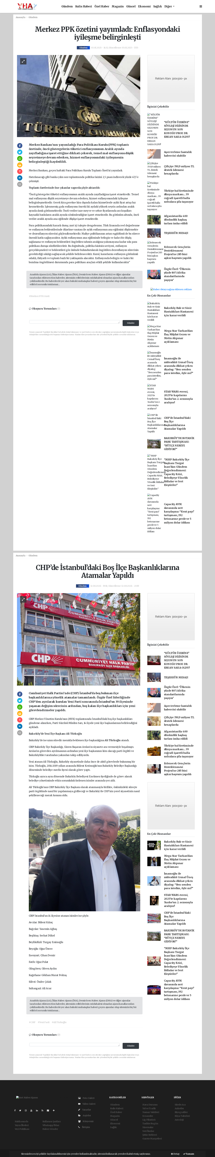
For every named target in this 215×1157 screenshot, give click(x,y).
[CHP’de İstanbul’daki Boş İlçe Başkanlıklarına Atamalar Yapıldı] (78, 639)
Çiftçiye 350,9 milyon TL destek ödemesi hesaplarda (179, 170)
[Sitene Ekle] (55, 1110)
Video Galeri (88, 1103)
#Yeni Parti (43, 1022)
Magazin (118, 6)
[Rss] (44, 1110)
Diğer (168, 6)
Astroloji (179, 1119)
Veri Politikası (22, 1129)
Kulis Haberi (83, 6)
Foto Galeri (88, 1098)
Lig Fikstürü (149, 1119)
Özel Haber (101, 6)
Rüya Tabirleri (182, 1116)
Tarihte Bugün (150, 1123)
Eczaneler (147, 1116)
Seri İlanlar (148, 1131)
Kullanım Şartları (51, 1121)
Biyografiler (181, 1112)
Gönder (131, 323)
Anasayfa (21, 17)
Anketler (179, 1108)
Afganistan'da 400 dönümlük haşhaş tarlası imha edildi (176, 220)
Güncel (131, 6)
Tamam (189, 1154)
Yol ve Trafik (149, 1108)
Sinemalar (147, 1127)
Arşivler (86, 1115)
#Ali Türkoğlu (59, 1022)
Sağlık (157, 6)
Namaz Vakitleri (150, 1112)
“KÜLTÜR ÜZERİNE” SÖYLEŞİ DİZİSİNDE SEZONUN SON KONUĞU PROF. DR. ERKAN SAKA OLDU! (177, 129)
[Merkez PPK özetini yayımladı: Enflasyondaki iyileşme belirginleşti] (78, 95)
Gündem (67, 6)
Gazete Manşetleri (152, 1138)
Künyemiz (88, 1121)
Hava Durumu (150, 1104)
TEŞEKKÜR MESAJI (176, 233)
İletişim (86, 1127)
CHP (32, 718)
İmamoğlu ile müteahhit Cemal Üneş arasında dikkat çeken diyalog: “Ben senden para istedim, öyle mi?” (178, 366)
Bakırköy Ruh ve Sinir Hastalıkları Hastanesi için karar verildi (178, 312)
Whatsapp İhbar (50, 1125)
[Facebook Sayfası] (16, 1110)
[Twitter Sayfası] (21, 1110)
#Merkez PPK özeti (39, 296)
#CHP (32, 1022)
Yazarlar (86, 1109)
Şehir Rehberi (149, 1134)
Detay (176, 1154)
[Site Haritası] (49, 1110)
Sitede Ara (180, 1104)
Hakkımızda (21, 1121)
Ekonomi (144, 6)
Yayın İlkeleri (22, 1125)
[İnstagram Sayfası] (27, 1110)
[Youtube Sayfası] (32, 1110)
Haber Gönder (50, 1129)
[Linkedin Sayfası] (38, 1110)
